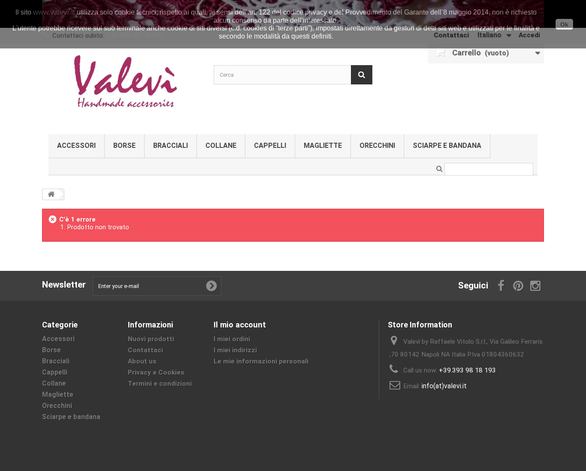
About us (142, 361)
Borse (124, 145)
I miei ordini (232, 339)
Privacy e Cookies (156, 372)
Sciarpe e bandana (447, 145)
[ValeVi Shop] (121, 86)
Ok (564, 24)
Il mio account (240, 324)
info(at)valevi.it (444, 386)
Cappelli (270, 145)
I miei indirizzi (235, 350)
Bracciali (170, 145)
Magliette (323, 145)
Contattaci (145, 350)
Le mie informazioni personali (261, 361)
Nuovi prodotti (151, 339)
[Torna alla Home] (51, 194)
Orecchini (377, 145)
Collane (220, 145)
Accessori (76, 145)
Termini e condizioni (160, 383)
